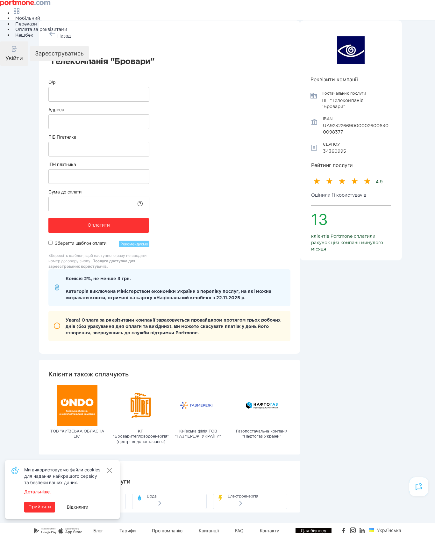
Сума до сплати (65, 191)
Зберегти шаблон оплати (80, 243)
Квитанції (209, 530)
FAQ (239, 530)
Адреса (56, 109)
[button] (14, 53)
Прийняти (39, 507)
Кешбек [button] (24, 35)
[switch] (50, 243)
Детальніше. (37, 491)
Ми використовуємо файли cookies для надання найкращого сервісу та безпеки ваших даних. (62, 476)
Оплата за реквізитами (41, 30)
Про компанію (167, 530)
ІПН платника (62, 164)
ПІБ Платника (62, 137)
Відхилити (77, 507)
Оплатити (99, 225)
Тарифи (127, 530)
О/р (52, 82)
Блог (98, 530)
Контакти (269, 530)
